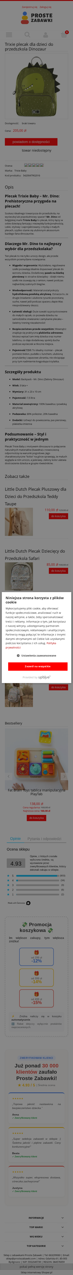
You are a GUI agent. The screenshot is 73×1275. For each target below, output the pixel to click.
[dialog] (36, 637)
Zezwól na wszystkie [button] (38, 666)
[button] (36, 656)
